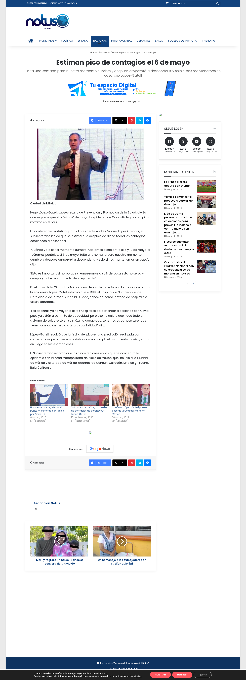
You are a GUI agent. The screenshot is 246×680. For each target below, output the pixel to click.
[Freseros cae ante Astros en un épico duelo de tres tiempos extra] (206, 246)
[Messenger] (147, 120)
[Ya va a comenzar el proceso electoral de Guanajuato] (206, 201)
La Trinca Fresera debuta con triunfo (177, 184)
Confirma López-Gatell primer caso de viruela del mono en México (129, 411)
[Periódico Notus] (47, 21)
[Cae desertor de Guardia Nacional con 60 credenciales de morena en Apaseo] (206, 266)
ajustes (137, 676)
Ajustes (203, 674)
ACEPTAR (160, 674)
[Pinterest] (131, 120)
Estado (83, 41)
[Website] (36, 509)
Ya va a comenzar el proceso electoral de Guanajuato (178, 200)
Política (67, 41)
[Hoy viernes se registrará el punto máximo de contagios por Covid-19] (49, 395)
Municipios (46, 41)
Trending (208, 41)
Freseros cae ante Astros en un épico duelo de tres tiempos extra (179, 247)
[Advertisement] (90, 482)
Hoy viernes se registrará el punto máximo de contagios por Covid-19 (47, 411)
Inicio (95, 52)
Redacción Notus (114, 101)
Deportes (143, 41)
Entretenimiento (37, 3)
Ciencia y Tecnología (63, 3)
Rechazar (182, 674)
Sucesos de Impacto (182, 41)
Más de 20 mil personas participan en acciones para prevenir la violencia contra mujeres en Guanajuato (178, 223)
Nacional (99, 41)
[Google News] (99, 449)
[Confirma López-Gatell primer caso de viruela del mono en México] (130, 395)
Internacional (121, 41)
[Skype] (139, 120)
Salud (159, 41)
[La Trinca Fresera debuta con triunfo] (206, 186)
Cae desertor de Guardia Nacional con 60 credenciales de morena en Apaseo (179, 267)
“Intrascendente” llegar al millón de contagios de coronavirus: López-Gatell (89, 411)
